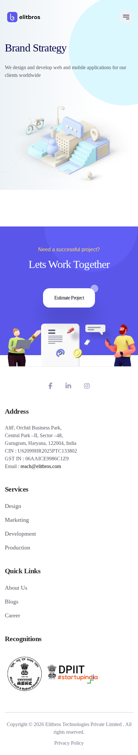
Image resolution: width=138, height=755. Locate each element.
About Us (16, 588)
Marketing (17, 520)
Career (12, 615)
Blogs (11, 601)
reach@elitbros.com (41, 466)
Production (17, 547)
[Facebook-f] (50, 386)
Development (20, 533)
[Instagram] (86, 386)
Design (13, 506)
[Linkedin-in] (68, 386)
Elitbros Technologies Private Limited (83, 724)
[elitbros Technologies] (24, 17)
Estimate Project (69, 297)
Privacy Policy (69, 743)
